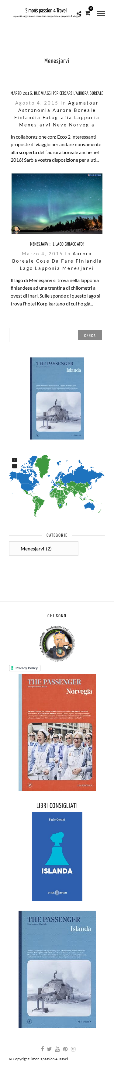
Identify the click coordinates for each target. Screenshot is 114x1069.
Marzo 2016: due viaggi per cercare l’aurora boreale (57, 93)
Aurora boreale (74, 110)
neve (60, 124)
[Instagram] (73, 1049)
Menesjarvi (35, 124)
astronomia (34, 110)
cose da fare (55, 261)
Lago (26, 268)
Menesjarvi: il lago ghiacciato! (57, 244)
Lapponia (87, 117)
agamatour (83, 102)
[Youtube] (57, 1049)
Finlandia (27, 117)
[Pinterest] (65, 1049)
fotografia (57, 117)
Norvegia (82, 124)
